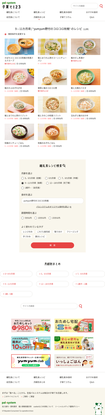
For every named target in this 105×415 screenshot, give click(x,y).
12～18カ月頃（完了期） (60, 183)
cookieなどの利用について (43, 406)
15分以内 (56, 218)
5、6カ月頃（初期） (33, 178)
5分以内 (28, 218)
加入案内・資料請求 (9, 406)
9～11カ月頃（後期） (34, 183)
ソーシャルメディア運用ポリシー (67, 406)
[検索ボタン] (101, 6)
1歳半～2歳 (82, 284)
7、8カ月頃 (82, 274)
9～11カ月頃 (10, 284)
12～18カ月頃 (47, 284)
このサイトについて (11, 396)
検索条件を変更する (16, 34)
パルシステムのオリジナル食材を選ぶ (52, 207)
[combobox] (88, 6)
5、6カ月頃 (46, 274)
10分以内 (42, 218)
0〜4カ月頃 (10, 274)
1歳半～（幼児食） (33, 188)
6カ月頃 (52, 178)
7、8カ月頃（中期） (70, 178)
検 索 (52, 245)
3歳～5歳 (9, 294)
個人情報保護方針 (25, 406)
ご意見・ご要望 (28, 396)
